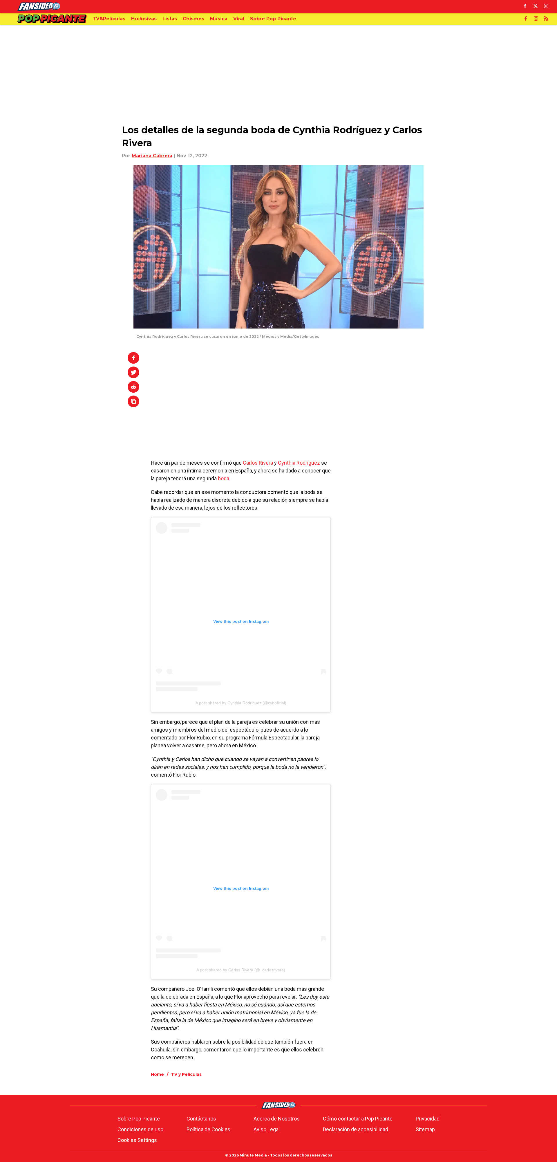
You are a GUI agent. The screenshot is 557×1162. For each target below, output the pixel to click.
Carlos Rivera (258, 463)
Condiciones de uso (140, 1129)
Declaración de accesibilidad (355, 1129)
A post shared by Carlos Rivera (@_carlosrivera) (240, 970)
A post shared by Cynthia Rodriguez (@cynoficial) (241, 703)
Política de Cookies (208, 1129)
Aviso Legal (267, 1129)
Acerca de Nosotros (277, 1119)
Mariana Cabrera (152, 155)
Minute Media (253, 1155)
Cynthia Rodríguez (299, 463)
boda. (223, 478)
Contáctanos (201, 1119)
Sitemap (425, 1129)
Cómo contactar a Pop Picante (358, 1119)
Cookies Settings (137, 1140)
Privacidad (428, 1119)
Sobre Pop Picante (138, 1119)
